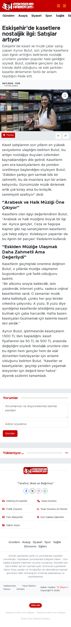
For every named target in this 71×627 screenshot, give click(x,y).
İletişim (20, 589)
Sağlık (60, 15)
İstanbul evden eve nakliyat (20, 612)
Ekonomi (30, 546)
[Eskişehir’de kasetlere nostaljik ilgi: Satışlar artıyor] (35, 110)
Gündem (8, 15)
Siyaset (36, 15)
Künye (6, 589)
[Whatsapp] (45, 491)
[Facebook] (26, 491)
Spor (48, 15)
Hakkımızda (9, 586)
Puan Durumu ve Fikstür (54, 509)
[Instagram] (38, 491)
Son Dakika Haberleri (52, 517)
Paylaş (10, 135)
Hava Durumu (48, 501)
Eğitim (42, 546)
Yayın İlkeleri (29, 586)
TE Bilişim (61, 587)
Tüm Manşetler (14, 517)
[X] (32, 491)
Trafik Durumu (14, 509)
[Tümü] (66, 453)
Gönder (10, 433)
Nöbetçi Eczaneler (16, 501)
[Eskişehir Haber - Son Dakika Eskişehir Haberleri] (18, 5)
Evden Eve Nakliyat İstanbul (35, 618)
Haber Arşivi (13, 525)
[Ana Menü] (63, 6)
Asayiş (22, 15)
